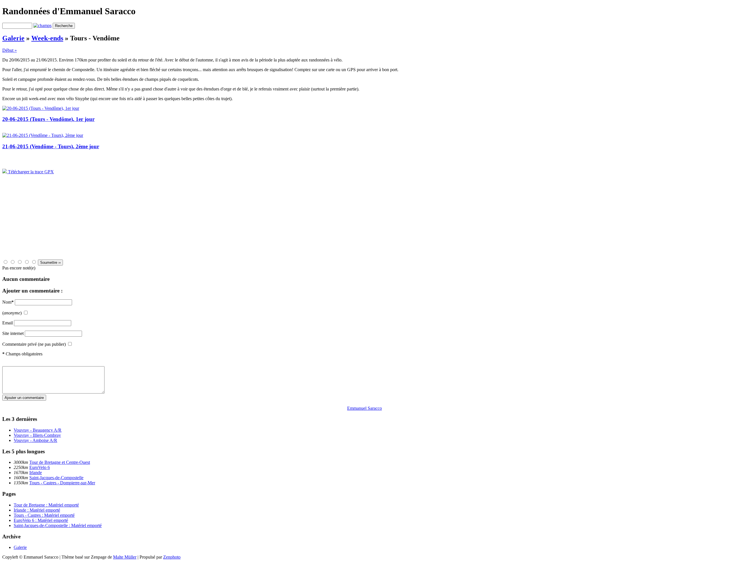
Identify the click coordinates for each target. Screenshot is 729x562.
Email (7, 322)
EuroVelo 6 (39, 467)
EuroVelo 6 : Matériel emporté (41, 520)
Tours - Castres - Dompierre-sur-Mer (62, 482)
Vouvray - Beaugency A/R (38, 430)
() (12, 312)
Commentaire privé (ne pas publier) (34, 344)
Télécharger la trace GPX (30, 171)
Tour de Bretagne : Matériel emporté (46, 505)
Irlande (35, 472)
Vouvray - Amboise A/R (35, 440)
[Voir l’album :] (40, 108)
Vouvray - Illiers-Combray (37, 435)
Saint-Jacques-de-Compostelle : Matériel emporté (58, 525)
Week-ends (47, 38)
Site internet (13, 333)
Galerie (13, 38)
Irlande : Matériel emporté (37, 510)
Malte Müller (124, 557)
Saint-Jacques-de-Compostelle (56, 477)
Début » (9, 50)
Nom (8, 302)
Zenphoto (172, 557)
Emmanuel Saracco (364, 408)
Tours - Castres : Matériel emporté (44, 515)
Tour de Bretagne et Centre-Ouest (59, 462)
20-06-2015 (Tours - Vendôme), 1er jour (48, 119)
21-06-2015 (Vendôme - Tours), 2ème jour (50, 146)
